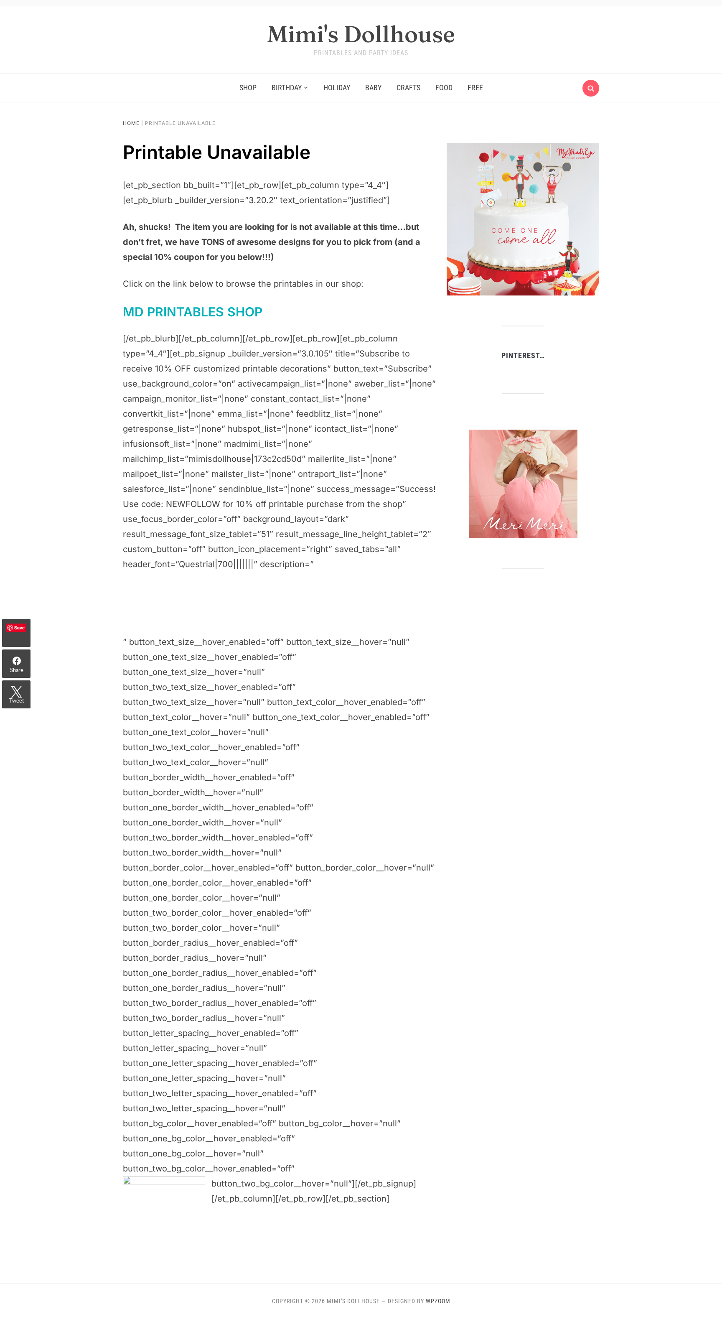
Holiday (336, 87)
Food (444, 87)
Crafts (408, 87)
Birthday (287, 87)
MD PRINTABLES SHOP (192, 311)
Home (131, 123)
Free (475, 87)
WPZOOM (438, 1301)
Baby (373, 87)
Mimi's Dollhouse (361, 34)
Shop (248, 87)
